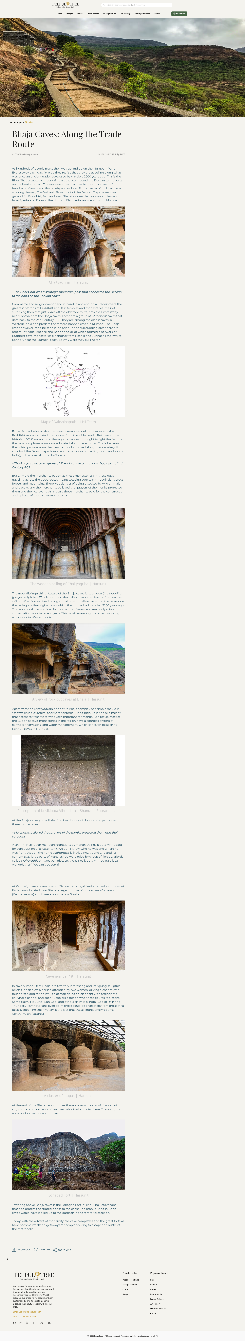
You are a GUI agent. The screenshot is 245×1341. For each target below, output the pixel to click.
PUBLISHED (111, 154)
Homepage (15, 122)
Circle (153, 1313)
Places (80, 14)
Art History (125, 14)
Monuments (93, 14)
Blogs (125, 1294)
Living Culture (109, 14)
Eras (60, 14)
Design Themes (129, 1284)
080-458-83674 (29, 1316)
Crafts (125, 1289)
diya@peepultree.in (31, 1311)
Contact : (24, 1316)
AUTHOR (25, 154)
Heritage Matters (142, 14)
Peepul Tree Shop (130, 1279)
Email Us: (27, 1312)
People (69, 14)
